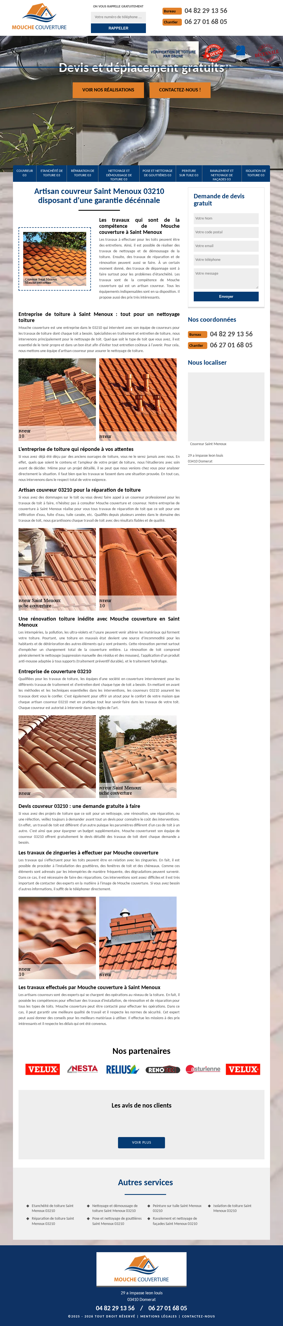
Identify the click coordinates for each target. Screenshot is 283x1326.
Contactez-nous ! (180, 90)
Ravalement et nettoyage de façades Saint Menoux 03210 (175, 1221)
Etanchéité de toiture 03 (52, 173)
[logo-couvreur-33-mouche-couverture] (39, 16)
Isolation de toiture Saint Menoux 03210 (232, 1208)
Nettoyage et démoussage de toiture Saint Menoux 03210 (115, 1208)
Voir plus (141, 1143)
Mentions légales (158, 1316)
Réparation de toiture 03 (82, 173)
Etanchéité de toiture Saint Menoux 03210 (53, 1208)
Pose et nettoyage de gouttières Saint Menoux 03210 (117, 1221)
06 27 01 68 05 (206, 22)
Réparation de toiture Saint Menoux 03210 (53, 1221)
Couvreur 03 (25, 173)
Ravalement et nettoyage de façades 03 (222, 175)
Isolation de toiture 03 (256, 173)
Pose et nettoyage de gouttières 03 (157, 173)
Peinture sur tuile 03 (188, 173)
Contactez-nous (198, 1316)
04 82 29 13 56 (206, 11)
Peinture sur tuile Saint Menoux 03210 (177, 1208)
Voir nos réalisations (108, 90)
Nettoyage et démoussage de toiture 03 (119, 175)
